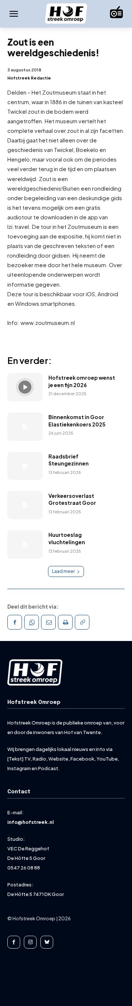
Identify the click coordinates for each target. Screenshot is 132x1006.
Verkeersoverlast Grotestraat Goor (72, 499)
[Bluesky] (46, 942)
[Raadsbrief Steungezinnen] (25, 466)
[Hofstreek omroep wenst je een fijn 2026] (25, 387)
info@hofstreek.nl (30, 822)
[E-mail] (48, 622)
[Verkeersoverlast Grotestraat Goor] (25, 505)
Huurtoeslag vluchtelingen (66, 538)
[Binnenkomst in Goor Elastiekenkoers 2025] (25, 426)
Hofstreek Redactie (29, 77)
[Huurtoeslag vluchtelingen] (25, 544)
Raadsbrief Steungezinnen (68, 460)
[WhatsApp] (31, 622)
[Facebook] (14, 622)
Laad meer (63, 571)
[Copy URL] (82, 622)
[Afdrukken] (65, 622)
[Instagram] (30, 942)
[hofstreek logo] (66, 14)
